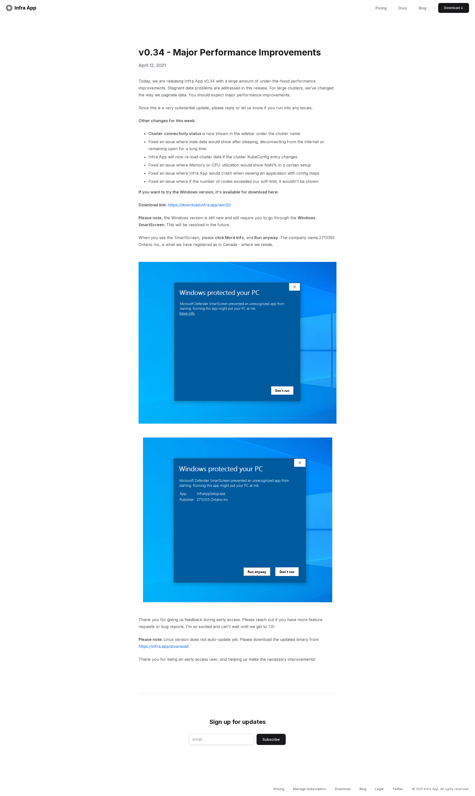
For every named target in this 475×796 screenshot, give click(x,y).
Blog (422, 8)
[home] (21, 8)
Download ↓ (453, 8)
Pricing (381, 8)
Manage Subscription (309, 789)
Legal (379, 789)
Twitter (397, 789)
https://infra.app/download (164, 646)
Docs (403, 8)
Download (343, 789)
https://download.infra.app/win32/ (199, 204)
